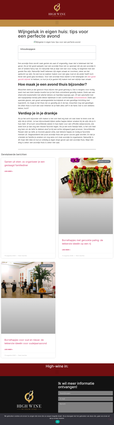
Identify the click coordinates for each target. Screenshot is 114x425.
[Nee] (110, 419)
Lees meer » (8, 171)
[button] (57, 22)
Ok (58, 422)
